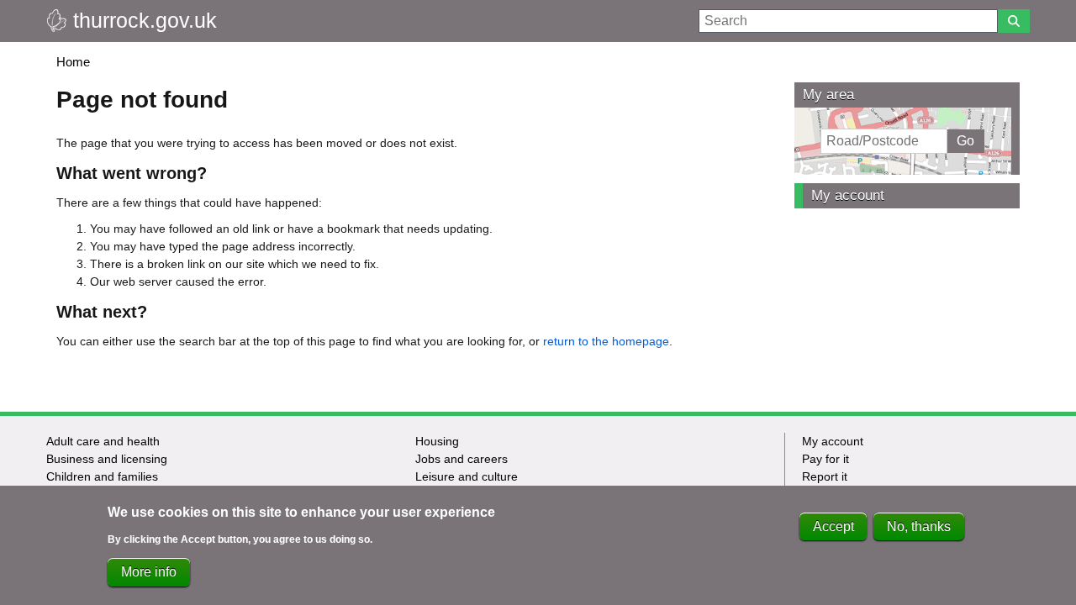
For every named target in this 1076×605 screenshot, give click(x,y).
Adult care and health (103, 441)
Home (73, 62)
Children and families (102, 476)
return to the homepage (606, 341)
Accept (833, 526)
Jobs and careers (461, 459)
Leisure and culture (466, 476)
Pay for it (825, 459)
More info (149, 572)
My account (847, 195)
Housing (437, 441)
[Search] (1014, 21)
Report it (824, 476)
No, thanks (919, 526)
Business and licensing (106, 459)
